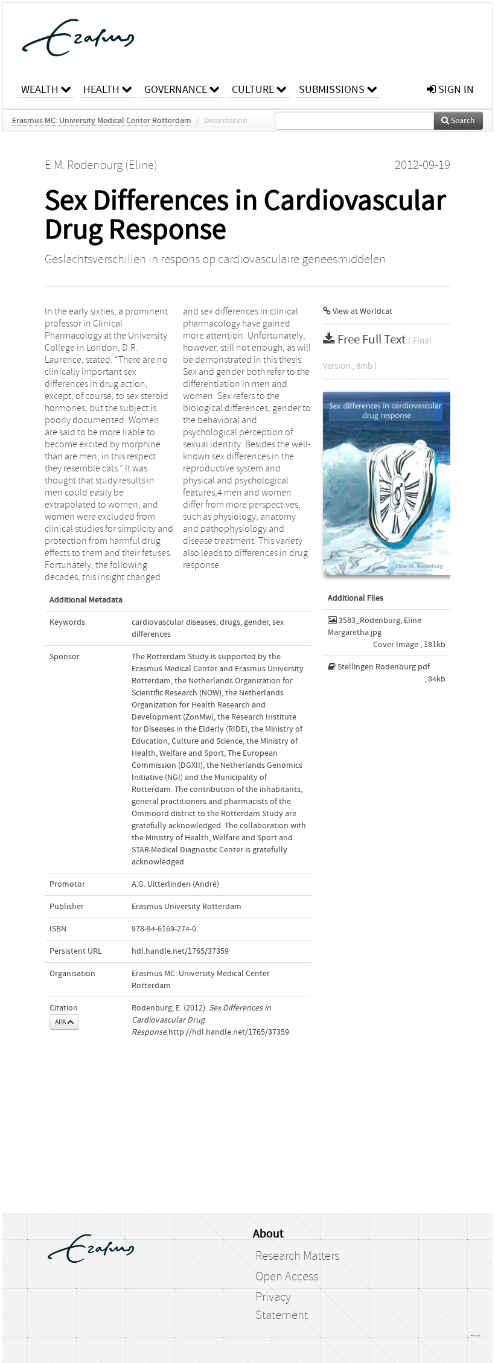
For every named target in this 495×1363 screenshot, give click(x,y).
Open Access (286, 1276)
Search (462, 121)
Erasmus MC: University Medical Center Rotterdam (101, 121)
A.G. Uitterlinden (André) (175, 884)
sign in (455, 89)
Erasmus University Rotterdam (186, 906)
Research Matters (297, 1256)
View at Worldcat (361, 311)
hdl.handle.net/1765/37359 (180, 951)
